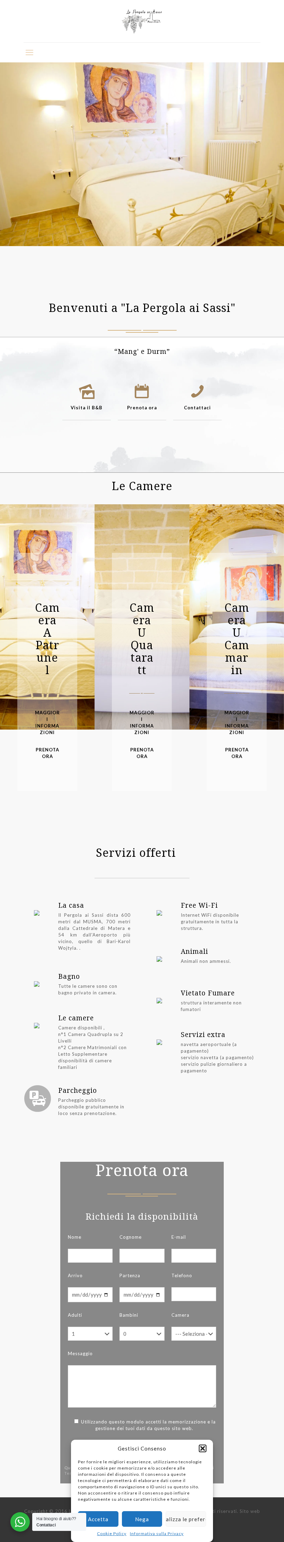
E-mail (178, 1237)
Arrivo (75, 1275)
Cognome (130, 1237)
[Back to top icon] (250, 1528)
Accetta (98, 1519)
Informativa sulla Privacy (157, 1533)
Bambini (128, 1315)
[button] (202, 1448)
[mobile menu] (29, 52)
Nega (142, 1519)
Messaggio (80, 1353)
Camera (180, 1315)
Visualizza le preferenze (186, 1519)
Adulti (75, 1315)
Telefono (181, 1275)
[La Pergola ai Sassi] (142, 21)
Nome (74, 1237)
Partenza (129, 1275)
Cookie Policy (111, 1533)
